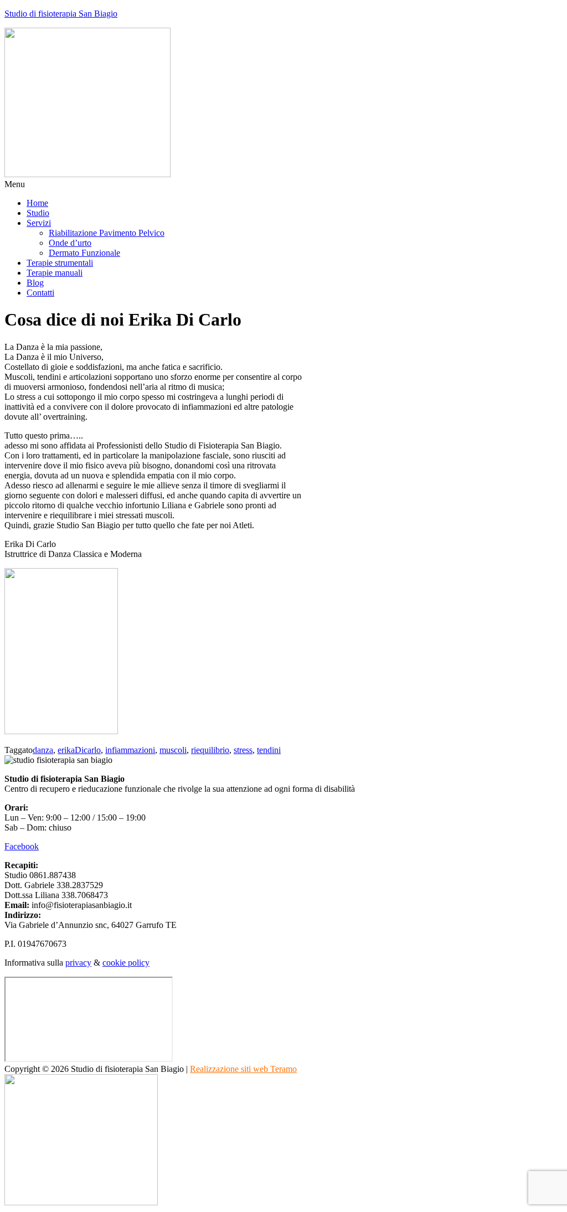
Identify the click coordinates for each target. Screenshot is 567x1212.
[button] (283, 184)
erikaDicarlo (79, 750)
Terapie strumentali (60, 262)
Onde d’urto (70, 242)
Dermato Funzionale (84, 252)
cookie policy (126, 962)
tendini (269, 750)
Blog (35, 282)
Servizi (39, 223)
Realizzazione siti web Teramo (243, 1069)
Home (37, 203)
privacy (78, 962)
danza (43, 750)
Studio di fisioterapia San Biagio (60, 13)
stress (243, 750)
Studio (38, 213)
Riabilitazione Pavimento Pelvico (106, 233)
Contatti (40, 292)
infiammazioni (130, 750)
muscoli (173, 750)
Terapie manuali (55, 272)
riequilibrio (210, 750)
